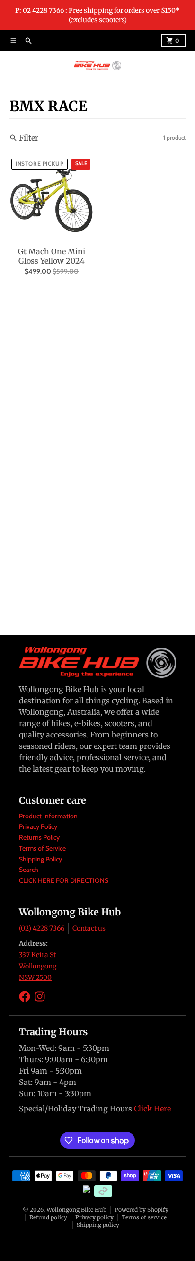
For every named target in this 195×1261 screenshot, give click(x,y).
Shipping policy (98, 1224)
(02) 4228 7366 (41, 928)
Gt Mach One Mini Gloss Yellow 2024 (51, 256)
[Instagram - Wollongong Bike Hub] (39, 996)
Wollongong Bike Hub (76, 1209)
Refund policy (48, 1217)
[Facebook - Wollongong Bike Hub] (24, 996)
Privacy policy (94, 1217)
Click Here (152, 1108)
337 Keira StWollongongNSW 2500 (37, 966)
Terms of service (144, 1217)
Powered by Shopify (141, 1209)
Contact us (89, 928)
